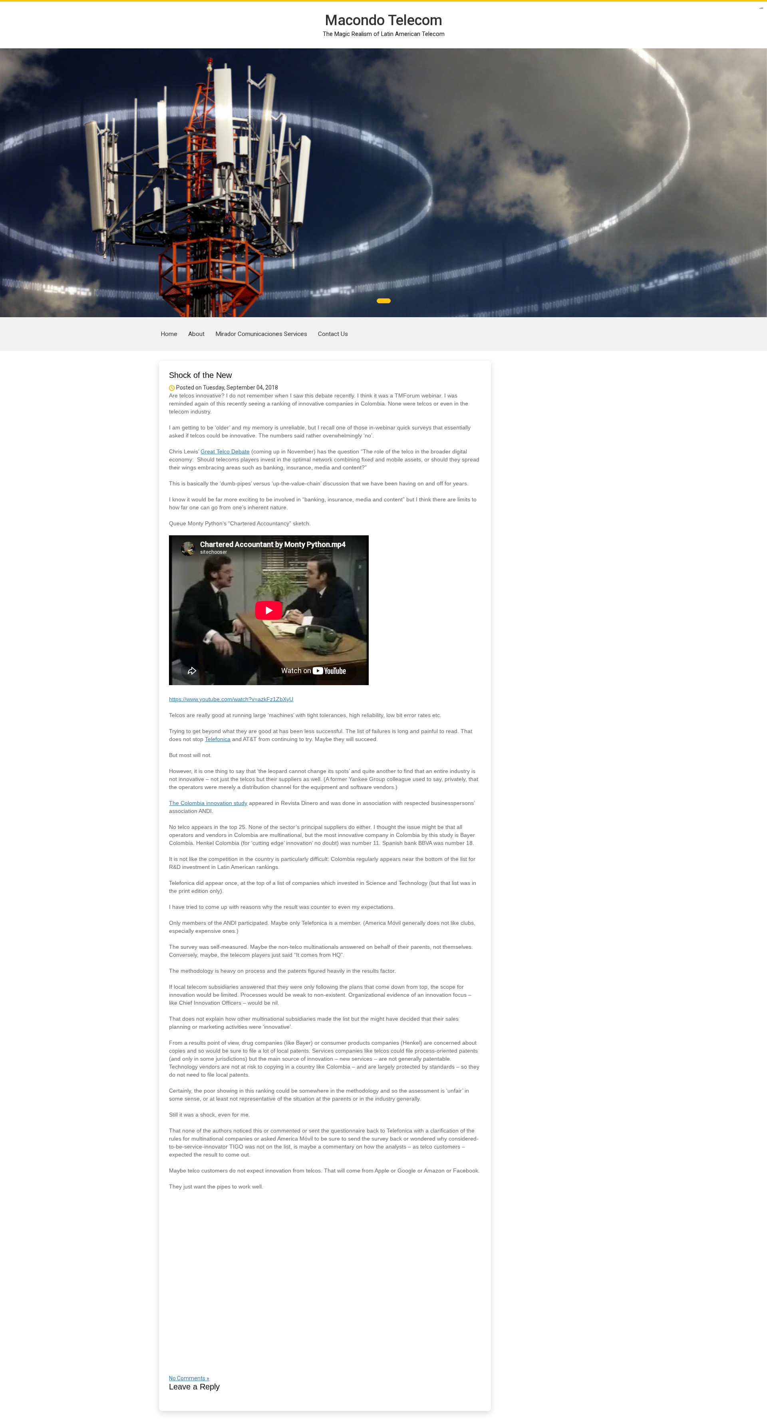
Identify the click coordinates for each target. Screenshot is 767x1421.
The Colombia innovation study (208, 803)
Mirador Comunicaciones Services (261, 334)
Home (169, 334)
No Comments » (189, 1378)
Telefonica (217, 739)
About (196, 334)
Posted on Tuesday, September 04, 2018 (226, 387)
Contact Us (333, 334)
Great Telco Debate (225, 451)
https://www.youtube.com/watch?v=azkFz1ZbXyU (231, 699)
